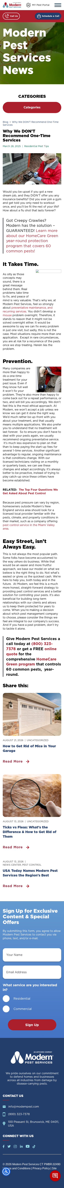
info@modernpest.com (23, 1106)
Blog (5, 122)
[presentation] (32, 714)
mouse (7, 315)
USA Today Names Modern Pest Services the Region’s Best (30, 873)
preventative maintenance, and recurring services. (28, 309)
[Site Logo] (32, 1057)
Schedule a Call (50, 15)
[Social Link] (3, 1147)
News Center (12, 865)
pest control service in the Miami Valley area (29, 527)
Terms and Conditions (17, 1168)
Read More (13, 761)
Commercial (22, 1009)
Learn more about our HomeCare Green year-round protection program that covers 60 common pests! (32, 241)
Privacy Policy (41, 1168)
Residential (21, 998)
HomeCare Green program (31, 661)
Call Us (14, 15)
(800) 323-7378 (19, 1114)
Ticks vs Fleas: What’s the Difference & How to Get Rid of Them (29, 832)
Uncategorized (37, 740)
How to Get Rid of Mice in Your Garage (29, 748)
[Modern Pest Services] (12, 5)
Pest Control (31, 865)
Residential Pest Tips (36, 146)
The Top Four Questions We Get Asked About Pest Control (30, 491)
